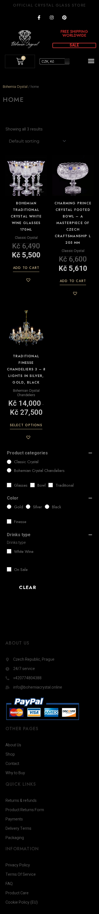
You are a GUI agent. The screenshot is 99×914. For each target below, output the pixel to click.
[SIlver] (28, 506)
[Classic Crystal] (9, 462)
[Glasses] (9, 485)
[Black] (47, 506)
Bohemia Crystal (15, 86)
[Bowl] (32, 485)
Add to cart (26, 268)
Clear (27, 587)
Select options (26, 425)
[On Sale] (9, 569)
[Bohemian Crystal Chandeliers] (9, 470)
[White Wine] (9, 551)
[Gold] (9, 506)
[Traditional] (50, 485)
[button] (91, 61)
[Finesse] (9, 521)
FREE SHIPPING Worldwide (74, 33)
